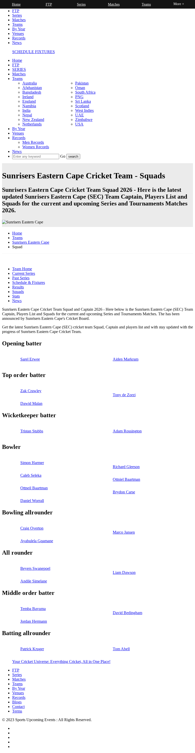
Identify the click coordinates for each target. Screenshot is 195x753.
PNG (79, 97)
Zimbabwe (83, 119)
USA (79, 124)
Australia (29, 83)
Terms (17, 711)
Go (63, 156)
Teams (17, 24)
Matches (19, 20)
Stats (16, 296)
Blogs (17, 702)
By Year (18, 29)
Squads (18, 291)
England (29, 101)
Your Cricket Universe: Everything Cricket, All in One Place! (61, 661)
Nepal (27, 115)
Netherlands (32, 124)
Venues (18, 33)
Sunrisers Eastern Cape (30, 242)
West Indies (84, 110)
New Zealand (33, 119)
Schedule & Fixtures (28, 282)
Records (18, 38)
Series (17, 15)
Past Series (20, 278)
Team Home (22, 269)
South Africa (85, 92)
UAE (79, 115)
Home (17, 60)
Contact (18, 706)
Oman (80, 88)
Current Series (23, 273)
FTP (15, 11)
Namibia (29, 106)
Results (18, 287)
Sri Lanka (83, 101)
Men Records (33, 142)
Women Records (35, 147)
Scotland (82, 106)
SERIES (19, 69)
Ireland (28, 97)
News (17, 42)
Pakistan (82, 83)
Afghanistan (32, 88)
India (26, 110)
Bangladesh (31, 92)
